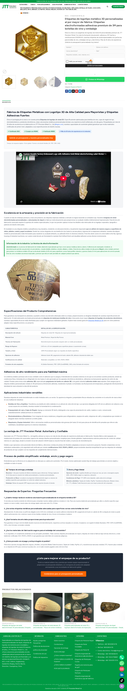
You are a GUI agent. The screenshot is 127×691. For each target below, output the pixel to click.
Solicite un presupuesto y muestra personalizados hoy (31, 138)
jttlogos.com (59, 124)
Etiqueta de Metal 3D (77, 16)
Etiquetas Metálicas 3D (95, 320)
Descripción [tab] (6, 102)
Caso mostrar (57, 4)
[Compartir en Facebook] (66, 91)
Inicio (67, 16)
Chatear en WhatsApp (96, 79)
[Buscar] (107, 6)
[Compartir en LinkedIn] (80, 91)
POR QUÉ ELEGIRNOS (43, 4)
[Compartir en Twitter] (69, 91)
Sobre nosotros (70, 4)
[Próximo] (58, 44)
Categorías (23, 4)
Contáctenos (83, 4)
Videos (33, 4)
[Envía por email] (73, 91)
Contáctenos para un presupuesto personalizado (63, 574)
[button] (4, 71)
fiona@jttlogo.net (117, 650)
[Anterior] (5, 44)
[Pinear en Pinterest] (76, 91)
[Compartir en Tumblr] (83, 91)
